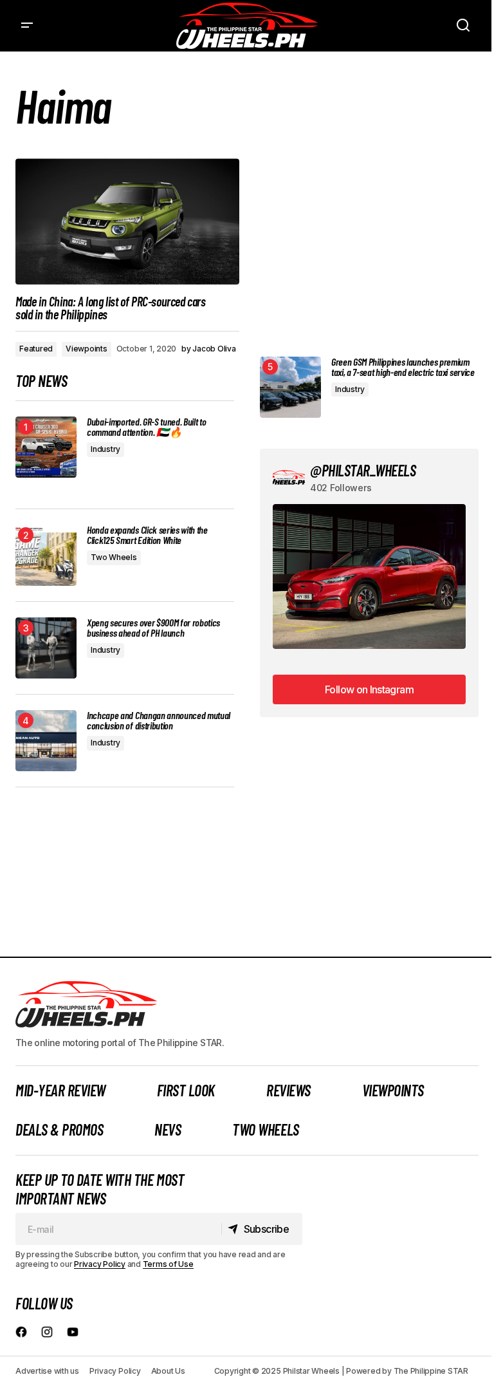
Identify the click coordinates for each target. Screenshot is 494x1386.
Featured (36, 348)
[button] (27, 26)
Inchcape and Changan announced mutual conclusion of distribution (158, 720)
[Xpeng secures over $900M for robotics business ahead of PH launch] (46, 648)
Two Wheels (114, 557)
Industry (105, 449)
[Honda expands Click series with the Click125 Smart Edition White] (46, 555)
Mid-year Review (60, 1090)
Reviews (288, 1090)
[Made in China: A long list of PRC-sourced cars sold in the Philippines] (127, 221)
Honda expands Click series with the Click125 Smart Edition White (147, 535)
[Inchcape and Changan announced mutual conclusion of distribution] (46, 740)
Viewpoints (86, 348)
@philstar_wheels (363, 470)
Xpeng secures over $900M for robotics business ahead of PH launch (153, 627)
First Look (186, 1090)
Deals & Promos (59, 1129)
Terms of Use (168, 1264)
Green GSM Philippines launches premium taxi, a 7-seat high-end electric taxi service (403, 367)
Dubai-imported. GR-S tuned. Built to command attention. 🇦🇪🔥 (146, 427)
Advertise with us (47, 1371)
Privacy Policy (99, 1264)
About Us (168, 1371)
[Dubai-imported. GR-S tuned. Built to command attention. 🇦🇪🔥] (46, 447)
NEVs (167, 1129)
